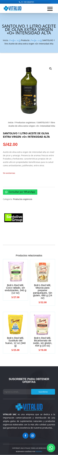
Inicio (10, 122)
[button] (50, 68)
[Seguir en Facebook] (25, 436)
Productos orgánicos (25, 122)
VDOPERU (38, 451)
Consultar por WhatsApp (21, 191)
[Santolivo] (13, 218)
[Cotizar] (51, 448)
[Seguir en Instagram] (32, 436)
